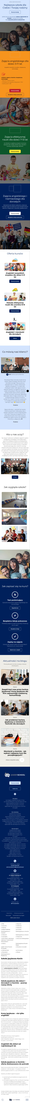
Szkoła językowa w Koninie (22, 931)
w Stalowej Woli (5, 950)
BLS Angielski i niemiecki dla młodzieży (15, 822)
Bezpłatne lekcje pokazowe (15, 94)
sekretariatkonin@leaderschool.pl (15, 867)
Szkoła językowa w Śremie (22, 934)
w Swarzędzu (4, 936)
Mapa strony (9, 913)
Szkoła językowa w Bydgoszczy (5, 954)
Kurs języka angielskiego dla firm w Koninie (15, 844)
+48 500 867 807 (15, 865)
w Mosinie (3, 927)
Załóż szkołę (8, 915)
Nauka (15, 687)
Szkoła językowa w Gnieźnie (5, 932)
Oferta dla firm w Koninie (15, 842)
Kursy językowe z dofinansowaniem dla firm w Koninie (15, 841)
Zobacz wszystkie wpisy (12, 760)
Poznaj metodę (15, 90)
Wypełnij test (15, 608)
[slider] (13, 371)
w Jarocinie (4, 925)
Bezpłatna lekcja (15, 629)
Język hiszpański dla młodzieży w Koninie (15, 816)
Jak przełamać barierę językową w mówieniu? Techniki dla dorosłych (15, 722)
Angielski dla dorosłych (15, 830)
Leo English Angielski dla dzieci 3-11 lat (15, 800)
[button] (15, 365)
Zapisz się (15, 788)
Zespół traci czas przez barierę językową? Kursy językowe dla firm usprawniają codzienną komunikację (15, 692)
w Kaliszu (3, 943)
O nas (15, 477)
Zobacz (15, 338)
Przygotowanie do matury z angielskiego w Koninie (15, 821)
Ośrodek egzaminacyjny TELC (15, 833)
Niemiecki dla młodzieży (15, 815)
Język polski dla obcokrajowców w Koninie (15, 806)
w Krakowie (4, 934)
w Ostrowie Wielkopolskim (22, 938)
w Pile (2, 923)
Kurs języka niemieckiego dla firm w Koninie (15, 845)
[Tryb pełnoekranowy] (27, 371)
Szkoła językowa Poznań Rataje (21, 944)
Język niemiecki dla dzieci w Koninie (15, 804)
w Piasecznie (19, 936)
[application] (15, 365)
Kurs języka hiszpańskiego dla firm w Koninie (15, 847)
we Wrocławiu (19, 950)
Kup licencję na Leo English (18, 915)
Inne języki (15, 807)
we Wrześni (18, 929)
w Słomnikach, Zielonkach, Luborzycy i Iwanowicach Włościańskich (7, 940)
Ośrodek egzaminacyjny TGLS (15, 834)
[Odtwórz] (3, 371)
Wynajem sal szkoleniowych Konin (15, 856)
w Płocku (18, 952)
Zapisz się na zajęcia (15, 649)
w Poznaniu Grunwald (21, 947)
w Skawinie (18, 923)
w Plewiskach (4, 952)
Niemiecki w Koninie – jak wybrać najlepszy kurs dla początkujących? (15, 753)
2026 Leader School (15, 917)
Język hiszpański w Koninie (15, 854)
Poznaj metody (15, 12)
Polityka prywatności (19, 913)
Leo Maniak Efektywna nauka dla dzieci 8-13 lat (15, 801)
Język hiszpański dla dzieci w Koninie (15, 803)
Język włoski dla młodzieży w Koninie (15, 818)
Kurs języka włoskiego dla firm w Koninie (15, 848)
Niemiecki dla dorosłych (15, 831)
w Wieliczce (18, 925)
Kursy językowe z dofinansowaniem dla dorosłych (15, 839)
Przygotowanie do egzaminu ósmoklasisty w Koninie (15, 819)
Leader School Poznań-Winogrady (6, 947)
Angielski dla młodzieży (15, 813)
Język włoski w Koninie (15, 853)
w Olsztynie (18, 927)
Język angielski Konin (15, 850)
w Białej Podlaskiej (5, 929)
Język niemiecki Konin (15, 851)
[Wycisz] (25, 371)
